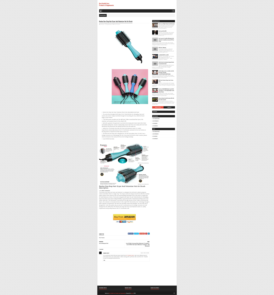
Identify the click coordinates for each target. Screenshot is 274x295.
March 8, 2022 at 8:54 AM (145, 252)
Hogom (132, 293)
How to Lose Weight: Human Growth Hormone (167, 23)
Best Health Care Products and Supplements (117, 293)
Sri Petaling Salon (130, 255)
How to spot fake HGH (162, 31)
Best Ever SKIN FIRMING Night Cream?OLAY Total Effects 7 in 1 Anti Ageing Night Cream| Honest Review (166, 90)
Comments (169, 107)
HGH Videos (155, 123)
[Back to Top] (174, 293)
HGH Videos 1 (155, 125)
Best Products (117, 24)
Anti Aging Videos (156, 118)
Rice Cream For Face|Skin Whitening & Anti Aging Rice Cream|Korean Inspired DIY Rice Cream (166, 40)
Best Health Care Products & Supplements (106, 4)
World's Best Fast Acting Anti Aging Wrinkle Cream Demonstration (166, 62)
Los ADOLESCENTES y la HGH (164, 55)
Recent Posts (158, 107)
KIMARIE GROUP (106, 253)
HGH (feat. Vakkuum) (162, 47)
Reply (104, 260)
